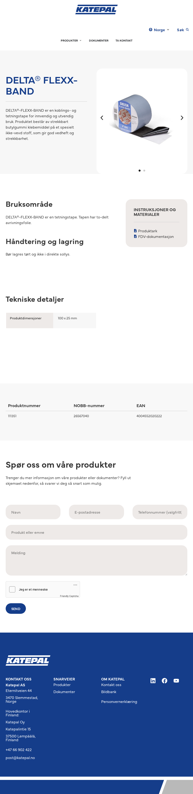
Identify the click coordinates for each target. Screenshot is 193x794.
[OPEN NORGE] (168, 29)
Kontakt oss (111, 684)
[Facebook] (165, 681)
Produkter (62, 684)
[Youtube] (176, 681)
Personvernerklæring (119, 701)
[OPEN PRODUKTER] (80, 40)
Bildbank (108, 691)
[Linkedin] (153, 681)
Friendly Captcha (69, 596)
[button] (102, 118)
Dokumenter (64, 691)
